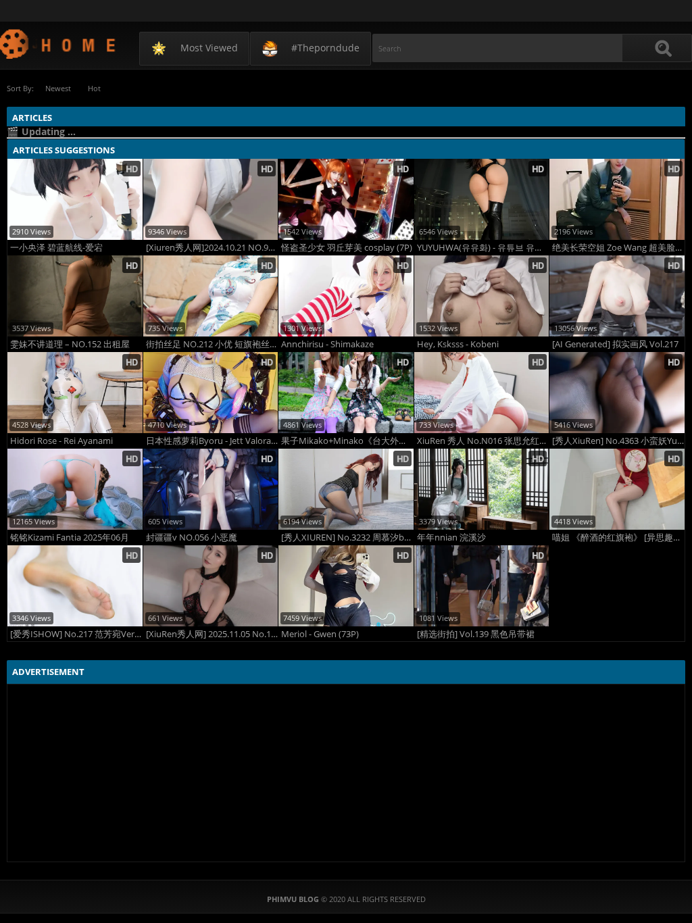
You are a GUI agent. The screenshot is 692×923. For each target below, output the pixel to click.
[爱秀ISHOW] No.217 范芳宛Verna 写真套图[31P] (76, 634)
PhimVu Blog (58, 43)
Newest (58, 88)
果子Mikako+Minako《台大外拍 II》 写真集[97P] (347, 441)
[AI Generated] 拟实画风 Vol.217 (615, 344)
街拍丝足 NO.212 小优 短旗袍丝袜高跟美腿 (212, 344)
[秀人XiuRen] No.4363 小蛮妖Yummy (618, 441)
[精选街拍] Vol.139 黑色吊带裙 (476, 634)
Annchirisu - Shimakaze (327, 344)
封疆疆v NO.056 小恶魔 (191, 537)
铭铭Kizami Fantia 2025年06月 (69, 537)
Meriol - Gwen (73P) (320, 634)
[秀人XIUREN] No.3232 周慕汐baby (347, 537)
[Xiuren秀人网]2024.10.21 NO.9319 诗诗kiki (212, 247)
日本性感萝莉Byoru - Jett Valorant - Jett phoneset (212, 441)
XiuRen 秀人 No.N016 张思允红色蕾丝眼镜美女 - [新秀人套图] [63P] (483, 441)
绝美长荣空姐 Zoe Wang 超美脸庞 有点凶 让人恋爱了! (618, 247)
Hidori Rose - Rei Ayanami (61, 441)
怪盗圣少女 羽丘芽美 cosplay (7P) (346, 247)
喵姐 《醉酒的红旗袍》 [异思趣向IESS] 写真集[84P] (618, 537)
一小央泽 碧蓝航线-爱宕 (56, 247)
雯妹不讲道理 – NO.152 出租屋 (70, 344)
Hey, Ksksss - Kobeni (458, 344)
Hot (94, 88)
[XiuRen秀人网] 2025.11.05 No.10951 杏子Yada (212, 634)
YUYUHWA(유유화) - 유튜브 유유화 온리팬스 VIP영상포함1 (483, 247)
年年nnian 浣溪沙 (451, 537)
